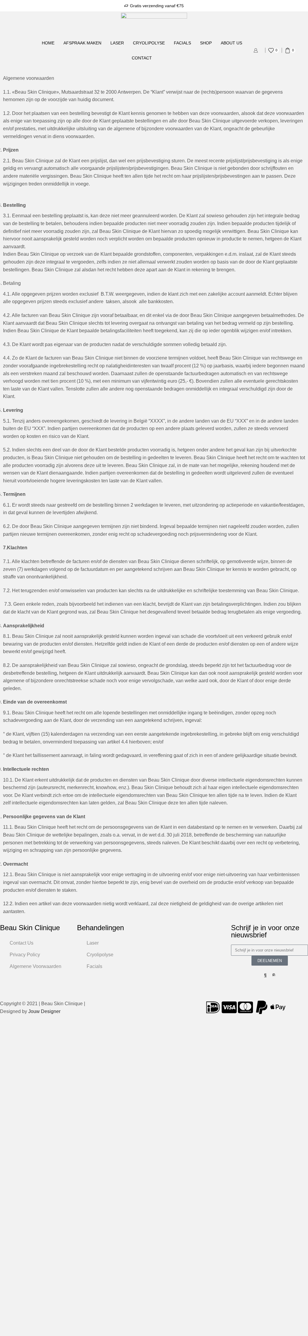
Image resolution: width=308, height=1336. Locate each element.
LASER (117, 43)
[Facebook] (265, 974)
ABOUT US (231, 43)
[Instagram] (273, 974)
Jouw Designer (44, 1011)
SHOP (206, 43)
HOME (48, 43)
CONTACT (142, 58)
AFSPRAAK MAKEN (82, 43)
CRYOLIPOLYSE (149, 43)
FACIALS (182, 43)
